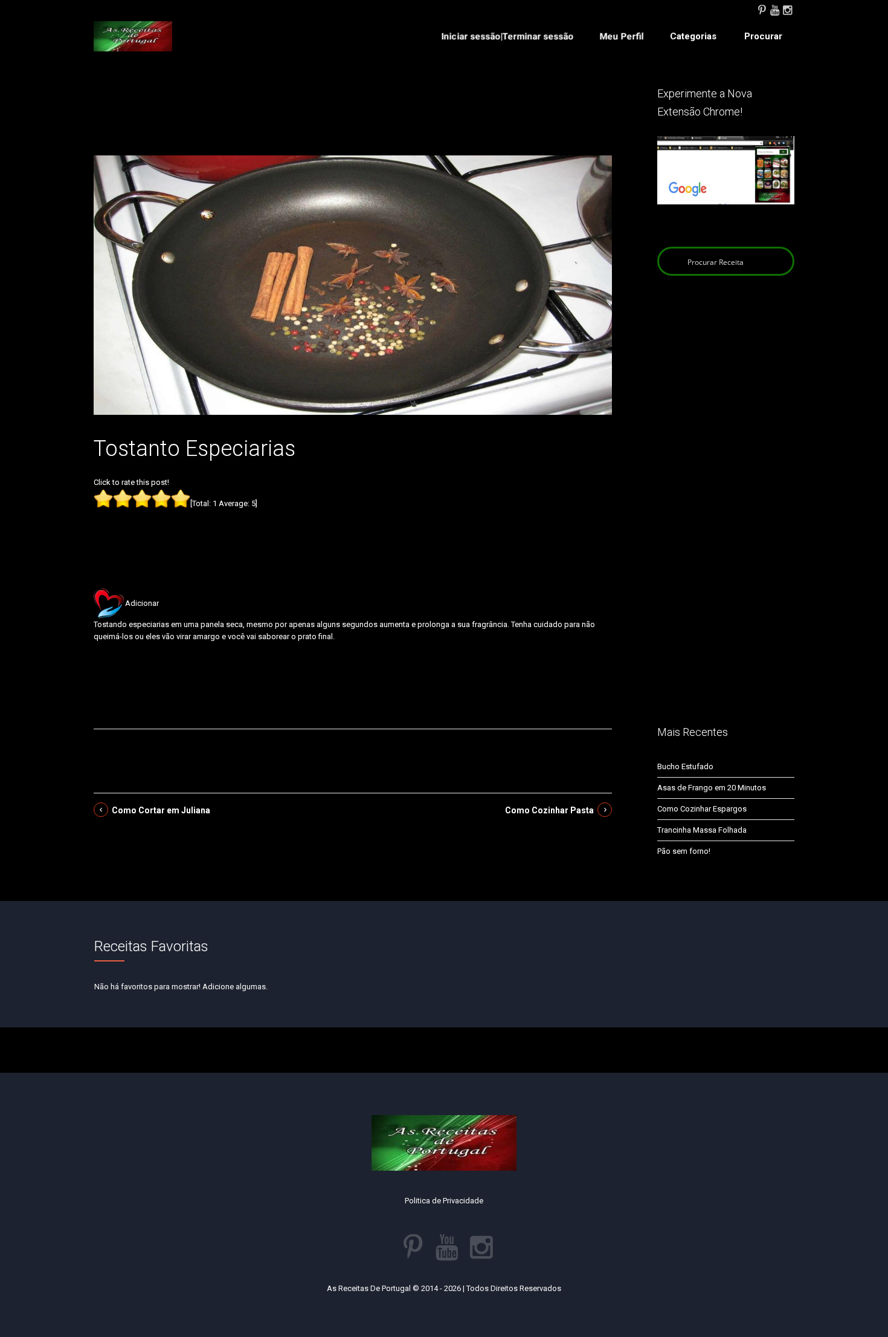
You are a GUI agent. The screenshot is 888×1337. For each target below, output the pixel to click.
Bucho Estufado (685, 766)
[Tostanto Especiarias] (353, 284)
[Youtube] (774, 9)
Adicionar (142, 603)
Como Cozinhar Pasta (549, 810)
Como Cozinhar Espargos (702, 808)
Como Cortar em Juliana (161, 810)
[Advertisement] (353, 120)
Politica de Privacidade (444, 1200)
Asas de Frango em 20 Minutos (711, 787)
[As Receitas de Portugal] (133, 36)
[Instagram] (787, 9)
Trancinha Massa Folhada (702, 829)
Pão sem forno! (683, 851)
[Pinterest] (761, 9)
